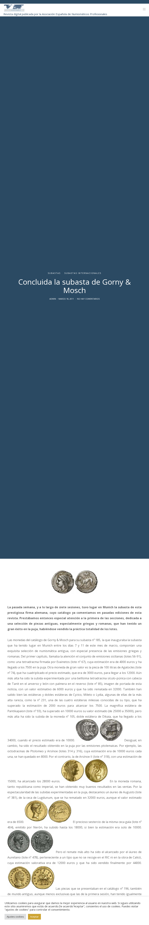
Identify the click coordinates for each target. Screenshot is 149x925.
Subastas (54, 273)
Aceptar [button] (34, 916)
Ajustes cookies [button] (15, 916)
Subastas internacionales (82, 273)
